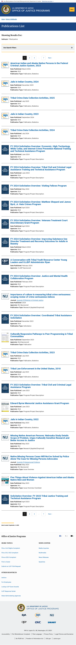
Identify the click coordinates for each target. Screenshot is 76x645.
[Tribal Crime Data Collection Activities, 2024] (5, 132)
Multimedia (42, 553)
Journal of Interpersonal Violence (28, 462)
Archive (3, 577)
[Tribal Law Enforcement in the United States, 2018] (5, 370)
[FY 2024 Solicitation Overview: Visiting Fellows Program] (5, 190)
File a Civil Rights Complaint (10, 548)
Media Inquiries (44, 548)
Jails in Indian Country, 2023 (24, 114)
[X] (67, 537)
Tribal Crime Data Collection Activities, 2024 (32, 130)
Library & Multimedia (11, 19)
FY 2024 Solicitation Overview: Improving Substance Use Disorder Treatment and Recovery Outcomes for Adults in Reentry (39, 241)
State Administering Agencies (11, 596)
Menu (71, 9)
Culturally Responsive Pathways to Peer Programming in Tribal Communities (41, 335)
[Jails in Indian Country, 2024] (5, 84)
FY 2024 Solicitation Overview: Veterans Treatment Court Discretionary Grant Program (39, 221)
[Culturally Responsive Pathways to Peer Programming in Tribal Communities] (5, 338)
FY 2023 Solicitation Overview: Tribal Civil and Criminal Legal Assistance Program (40, 385)
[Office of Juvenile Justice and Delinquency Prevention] (24, 623)
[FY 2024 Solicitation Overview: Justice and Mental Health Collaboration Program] (5, 280)
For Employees (6, 582)
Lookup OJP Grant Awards (10, 586)
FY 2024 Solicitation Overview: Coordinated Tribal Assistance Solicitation (41, 316)
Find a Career (5, 562)
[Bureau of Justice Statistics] (38, 617)
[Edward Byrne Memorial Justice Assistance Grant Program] (5, 407)
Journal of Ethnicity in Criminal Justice (30, 300)
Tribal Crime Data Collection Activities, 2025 (32, 98)
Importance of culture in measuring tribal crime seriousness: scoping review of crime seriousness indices (40, 295)
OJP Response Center (8, 591)
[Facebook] (61, 537)
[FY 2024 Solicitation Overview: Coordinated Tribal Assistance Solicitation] (5, 319)
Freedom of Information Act (34, 638)
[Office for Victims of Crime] (38, 623)
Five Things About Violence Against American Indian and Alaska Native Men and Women (42, 478)
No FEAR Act (20, 638)
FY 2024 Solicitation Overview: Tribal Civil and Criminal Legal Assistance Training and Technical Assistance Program (40, 168)
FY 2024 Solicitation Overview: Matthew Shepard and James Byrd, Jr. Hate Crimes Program (40, 203)
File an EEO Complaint (8, 557)
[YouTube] (73, 537)
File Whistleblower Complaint (21, 634)
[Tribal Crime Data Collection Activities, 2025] (5, 100)
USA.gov (48, 638)
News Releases (44, 557)
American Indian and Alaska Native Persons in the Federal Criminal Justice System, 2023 (39, 64)
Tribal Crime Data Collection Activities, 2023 (32, 352)
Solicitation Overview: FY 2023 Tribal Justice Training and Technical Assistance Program (39, 497)
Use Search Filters (9, 48)
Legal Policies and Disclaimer (64, 634)
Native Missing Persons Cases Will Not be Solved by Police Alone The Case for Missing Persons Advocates (39, 457)
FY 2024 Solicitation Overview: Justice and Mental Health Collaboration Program (39, 277)
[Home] (31, 10)
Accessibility (6, 634)
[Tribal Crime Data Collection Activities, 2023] (5, 354)
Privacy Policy (48, 634)
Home (3, 19)
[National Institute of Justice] (52, 616)
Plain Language (37, 634)
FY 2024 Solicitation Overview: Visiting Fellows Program (38, 185)
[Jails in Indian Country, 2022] (5, 421)
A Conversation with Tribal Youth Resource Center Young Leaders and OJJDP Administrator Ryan (38, 261)
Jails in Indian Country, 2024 (24, 81)
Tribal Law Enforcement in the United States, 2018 (35, 368)
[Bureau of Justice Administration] (24, 616)
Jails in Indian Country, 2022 (24, 419)
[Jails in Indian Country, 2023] (5, 116)
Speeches (42, 562)
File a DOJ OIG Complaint (9, 553)
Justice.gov (56, 638)
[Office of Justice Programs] (6, 9)
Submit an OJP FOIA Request (11, 566)
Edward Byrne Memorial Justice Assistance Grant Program (39, 403)
